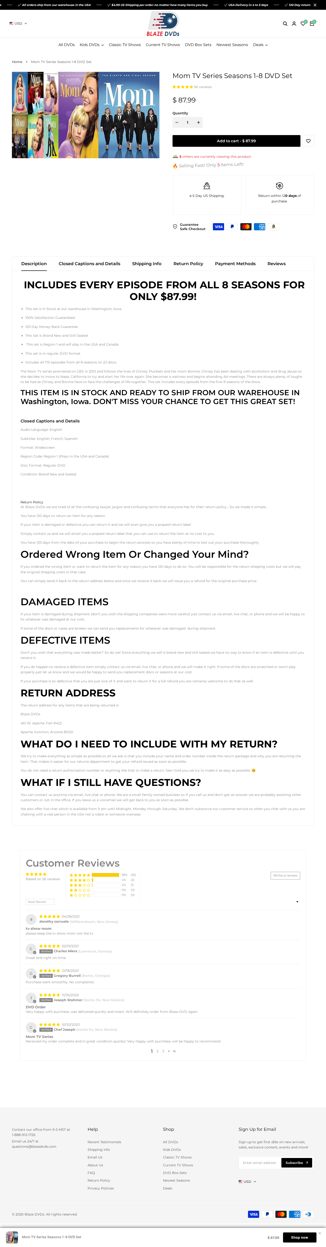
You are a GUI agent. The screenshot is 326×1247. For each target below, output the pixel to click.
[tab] (32, 502)
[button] (183, 87)
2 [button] (157, 1051)
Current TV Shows (178, 1165)
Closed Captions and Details (89, 263)
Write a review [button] (285, 875)
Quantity (180, 113)
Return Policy (188, 263)
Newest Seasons (176, 1180)
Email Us (95, 1157)
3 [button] (163, 1051)
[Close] (314, 5)
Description (34, 263)
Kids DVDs (172, 1149)
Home (17, 62)
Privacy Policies (101, 1188)
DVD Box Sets (175, 1173)
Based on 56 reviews (43, 879)
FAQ (91, 1173)
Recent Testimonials (104, 1142)
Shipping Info (147, 263)
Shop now (299, 1237)
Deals (167, 1188)
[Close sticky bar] (319, 1233)
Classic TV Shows (177, 1157)
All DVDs (170, 1142)
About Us (95, 1165)
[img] (50, 916)
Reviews (277, 263)
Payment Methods (235, 263)
